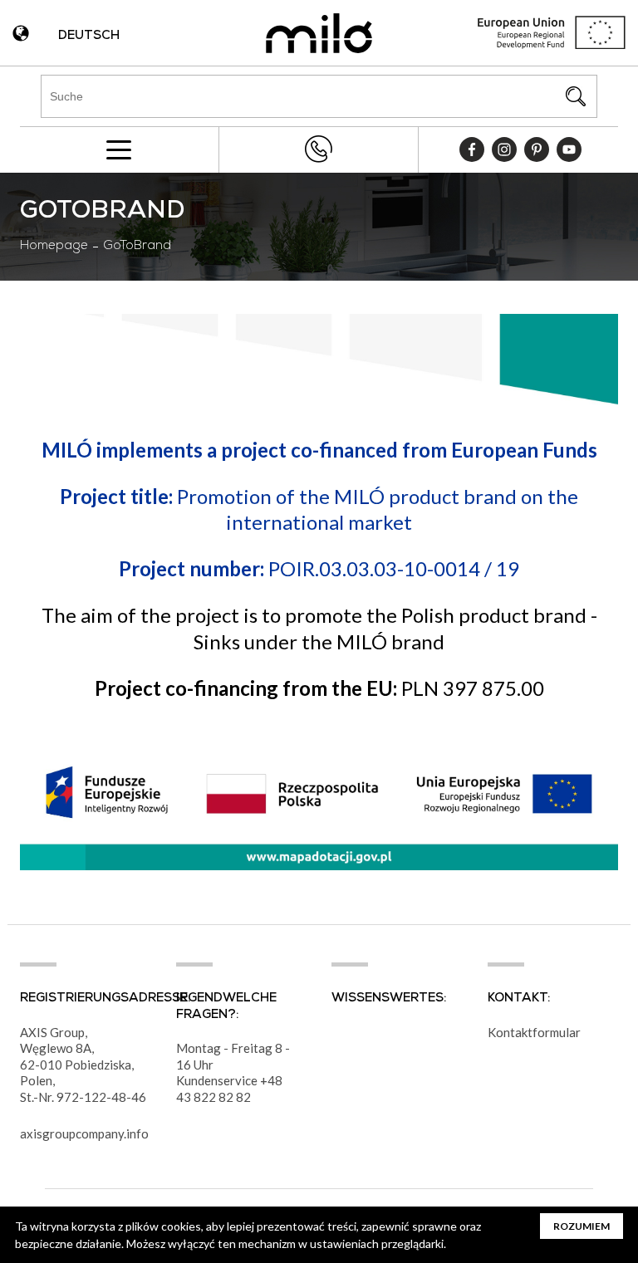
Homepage (54, 246)
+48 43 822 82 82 (318, 149)
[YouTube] (569, 149)
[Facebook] (471, 149)
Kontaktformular (534, 1032)
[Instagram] (504, 149)
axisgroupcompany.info (84, 1133)
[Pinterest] (536, 149)
